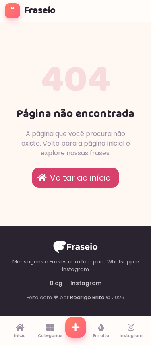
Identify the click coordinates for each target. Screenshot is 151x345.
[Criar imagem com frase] (75, 331)
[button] (140, 10)
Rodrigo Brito (87, 297)
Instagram (85, 283)
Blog (56, 283)
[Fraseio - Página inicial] (75, 248)
